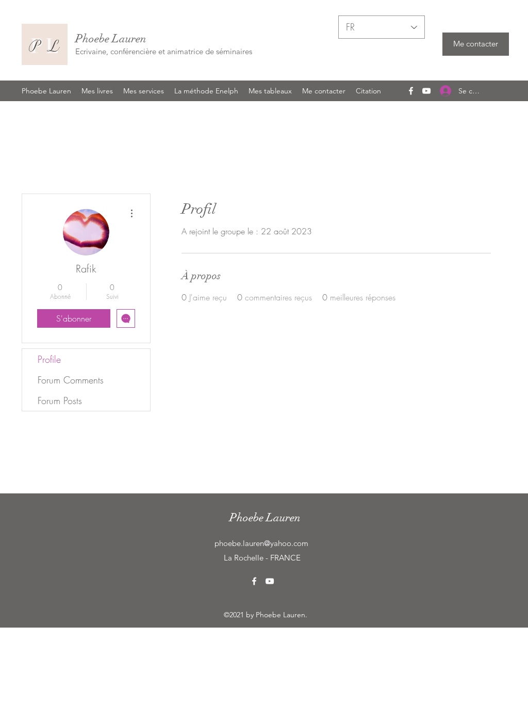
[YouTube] (426, 91)
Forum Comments (71, 380)
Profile (49, 359)
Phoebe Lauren (110, 38)
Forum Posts (60, 400)
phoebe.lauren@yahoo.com (261, 543)
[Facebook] (411, 91)
